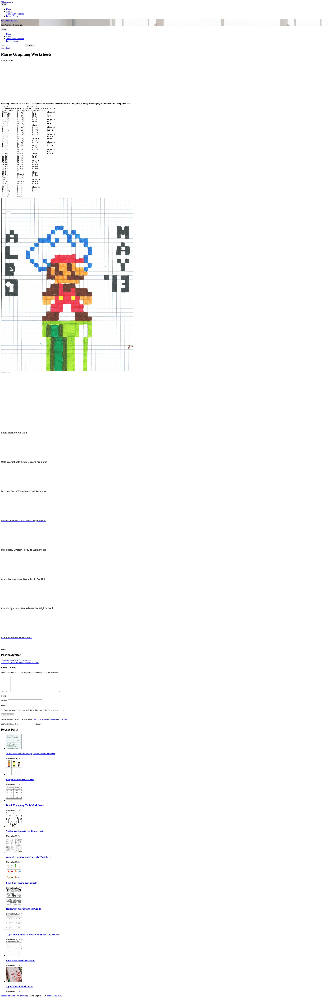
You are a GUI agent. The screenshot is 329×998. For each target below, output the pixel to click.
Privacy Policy (12, 16)
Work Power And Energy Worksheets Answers (30, 753)
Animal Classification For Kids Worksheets (28, 857)
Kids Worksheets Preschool (20, 960)
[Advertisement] (78, 80)
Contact (9, 11)
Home (8, 9)
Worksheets (5, 48)
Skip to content (7, 2)
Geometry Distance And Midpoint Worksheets (20, 662)
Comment (6, 691)
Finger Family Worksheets (20, 779)
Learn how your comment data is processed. (50, 719)
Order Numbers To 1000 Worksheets (16, 660)
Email (4, 700)
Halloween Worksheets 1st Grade (23, 908)
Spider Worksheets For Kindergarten (25, 831)
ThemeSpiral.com (54, 996)
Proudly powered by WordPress (14, 996)
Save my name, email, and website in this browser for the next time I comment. (36, 710)
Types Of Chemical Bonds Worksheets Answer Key (33, 934)
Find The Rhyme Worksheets (21, 883)
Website (4, 705)
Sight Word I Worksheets (19, 986)
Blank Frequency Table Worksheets (25, 805)
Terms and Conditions (15, 14)
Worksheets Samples (9, 20)
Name (4, 696)
